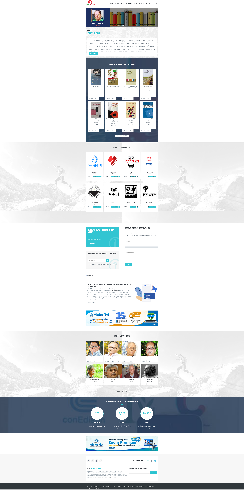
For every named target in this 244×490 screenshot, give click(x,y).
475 (89, 206)
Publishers (129, 3)
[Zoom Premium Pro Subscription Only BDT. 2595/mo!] (122, 443)
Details (91, 98)
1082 (126, 176)
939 (89, 176)
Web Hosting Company (100, 488)
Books (122, 3)
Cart (96, 98)
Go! (107, 260)
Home (111, 3)
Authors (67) (133, 206)
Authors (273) (96, 176)
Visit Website (91, 302)
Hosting (145, 486)
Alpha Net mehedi (96, 486)
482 (107, 176)
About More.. (93, 53)
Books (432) (89, 361)
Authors (117, 3)
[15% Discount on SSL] (122, 318)
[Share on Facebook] (137, 176)
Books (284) (107, 361)
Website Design (135, 486)
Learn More (92, 243)
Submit (128, 264)
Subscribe (153, 472)
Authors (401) (151, 176)
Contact (141, 3)
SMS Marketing (115, 290)
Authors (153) (151, 206)
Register (148, 3)
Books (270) (125, 361)
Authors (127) (115, 176)
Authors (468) (133, 176)
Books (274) (143, 361)
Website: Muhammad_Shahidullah (118, 25)
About (135, 3)
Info (94, 361)
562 (144, 206)
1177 (144, 176)
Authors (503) (115, 206)
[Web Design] (122, 275)
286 (126, 206)
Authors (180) (96, 206)
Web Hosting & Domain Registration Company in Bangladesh (104, 477)
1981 (108, 206)
